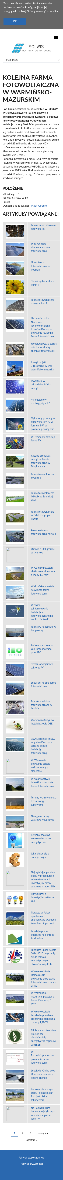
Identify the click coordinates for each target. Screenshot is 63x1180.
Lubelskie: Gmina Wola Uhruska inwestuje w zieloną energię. (43, 1074)
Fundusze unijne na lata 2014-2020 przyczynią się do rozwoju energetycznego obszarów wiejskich (43, 957)
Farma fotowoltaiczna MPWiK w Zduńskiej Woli (42, 497)
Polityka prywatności (31, 1164)
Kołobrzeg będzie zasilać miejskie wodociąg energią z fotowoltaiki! (44, 347)
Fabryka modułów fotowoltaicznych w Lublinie (41, 705)
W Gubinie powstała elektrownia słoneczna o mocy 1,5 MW (43, 571)
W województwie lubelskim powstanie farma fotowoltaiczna (42, 783)
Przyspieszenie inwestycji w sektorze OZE (42, 898)
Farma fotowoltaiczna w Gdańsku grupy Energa (42, 515)
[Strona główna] (31, 48)
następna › (43, 1133)
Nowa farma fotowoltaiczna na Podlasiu (40, 266)
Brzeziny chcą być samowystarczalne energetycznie (41, 839)
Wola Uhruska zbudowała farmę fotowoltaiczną (40, 247)
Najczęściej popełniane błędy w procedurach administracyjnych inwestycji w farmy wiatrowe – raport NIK (43, 879)
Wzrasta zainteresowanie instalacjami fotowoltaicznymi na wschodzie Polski (42, 612)
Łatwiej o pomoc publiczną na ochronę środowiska (42, 935)
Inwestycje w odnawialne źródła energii (41, 385)
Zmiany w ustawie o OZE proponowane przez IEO (41, 649)
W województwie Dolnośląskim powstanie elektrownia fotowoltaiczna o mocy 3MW (43, 978)
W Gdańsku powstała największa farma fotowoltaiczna (42, 590)
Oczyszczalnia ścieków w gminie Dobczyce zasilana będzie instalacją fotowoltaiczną (43, 746)
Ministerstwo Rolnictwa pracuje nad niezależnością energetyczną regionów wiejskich (43, 1037)
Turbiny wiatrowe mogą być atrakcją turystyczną (43, 801)
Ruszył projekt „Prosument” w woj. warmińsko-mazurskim (43, 366)
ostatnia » (31, 1140)
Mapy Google (39, 206)
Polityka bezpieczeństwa (31, 1158)
